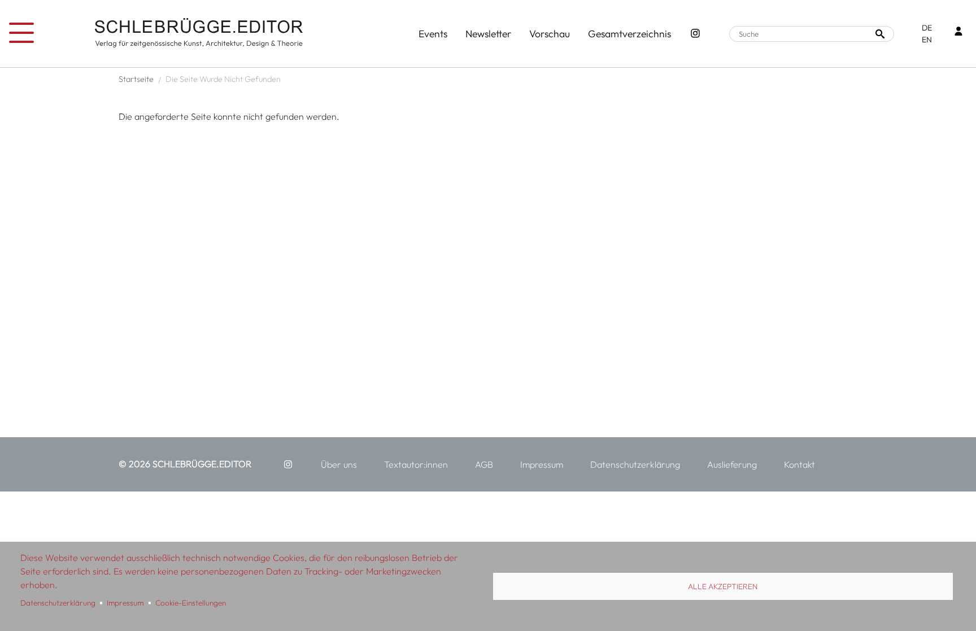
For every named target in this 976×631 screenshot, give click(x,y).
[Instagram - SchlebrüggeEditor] (695, 34)
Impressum (125, 603)
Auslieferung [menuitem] (732, 464)
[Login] (958, 32)
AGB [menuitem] (484, 464)
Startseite (136, 79)
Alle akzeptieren (722, 586)
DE (927, 28)
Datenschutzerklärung (57, 603)
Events (433, 33)
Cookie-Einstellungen (190, 603)
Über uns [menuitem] (339, 464)
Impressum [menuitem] (541, 464)
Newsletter (488, 33)
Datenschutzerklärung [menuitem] (635, 464)
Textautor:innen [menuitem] (416, 464)
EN (927, 39)
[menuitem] (288, 464)
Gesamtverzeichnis (629, 33)
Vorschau (549, 33)
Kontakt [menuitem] (799, 464)
